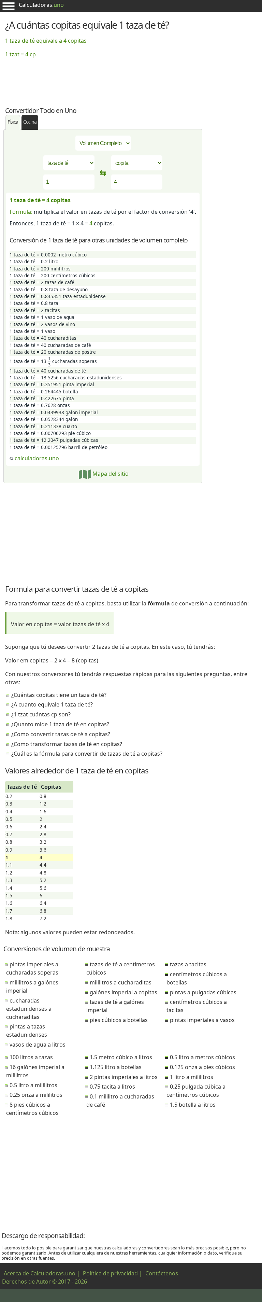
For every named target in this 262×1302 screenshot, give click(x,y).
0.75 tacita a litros (112, 1086)
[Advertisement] (131, 78)
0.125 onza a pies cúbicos (202, 1067)
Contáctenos (161, 1273)
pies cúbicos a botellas (119, 1020)
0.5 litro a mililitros (33, 1085)
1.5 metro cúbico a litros (121, 1057)
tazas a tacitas (188, 964)
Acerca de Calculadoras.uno (39, 1273)
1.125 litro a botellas (116, 1067)
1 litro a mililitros (191, 1077)
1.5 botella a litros (193, 1104)
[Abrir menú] (8, 6)
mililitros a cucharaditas (120, 982)
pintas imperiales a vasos (202, 1020)
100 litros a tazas (31, 1057)
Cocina (30, 121)
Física (13, 121)
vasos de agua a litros (38, 1044)
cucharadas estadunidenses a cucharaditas (29, 1009)
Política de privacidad (110, 1273)
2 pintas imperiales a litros (124, 1077)
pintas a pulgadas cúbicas (203, 992)
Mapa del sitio (110, 473)
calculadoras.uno (37, 458)
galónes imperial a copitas (123, 992)
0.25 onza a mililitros (36, 1094)
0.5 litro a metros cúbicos (202, 1057)
